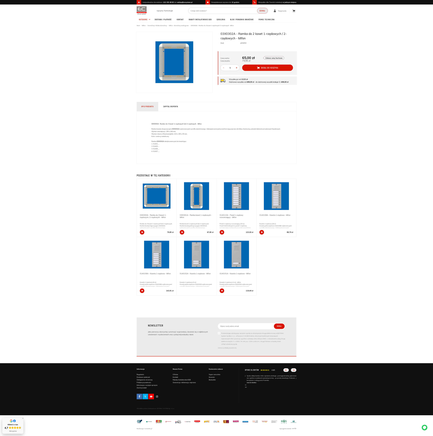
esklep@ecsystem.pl (184, 2)
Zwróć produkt (142, 388)
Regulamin (140, 374)
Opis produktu (147, 106)
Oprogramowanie (285, 428)
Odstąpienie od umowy (145, 380)
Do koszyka (142, 232)
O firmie (175, 374)
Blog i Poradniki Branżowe (242, 19)
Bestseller (212, 380)
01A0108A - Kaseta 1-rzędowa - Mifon (274, 215)
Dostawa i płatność (163, 19)
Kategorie (143, 19)
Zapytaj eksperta (170, 106)
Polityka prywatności (144, 382)
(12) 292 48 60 (168, 2)
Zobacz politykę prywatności (227, 348)
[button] (286, 370)
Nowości (212, 377)
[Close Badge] (23, 418)
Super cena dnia (214, 374)
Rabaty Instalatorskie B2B (200, 19)
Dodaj (279, 326)
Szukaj (262, 11)
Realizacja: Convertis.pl (144, 428)
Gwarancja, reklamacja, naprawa (184, 382)
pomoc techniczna (267, 19)
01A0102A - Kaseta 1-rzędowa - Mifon (195, 273)
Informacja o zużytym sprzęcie (147, 385)
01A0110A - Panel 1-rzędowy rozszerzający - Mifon (231, 216)
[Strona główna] (142, 10)
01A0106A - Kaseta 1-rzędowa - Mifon (155, 273)
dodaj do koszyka (269, 68)
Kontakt (180, 19)
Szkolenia (221, 19)
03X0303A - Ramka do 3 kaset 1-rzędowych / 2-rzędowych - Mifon (153, 216)
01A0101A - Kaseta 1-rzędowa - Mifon (235, 273)
